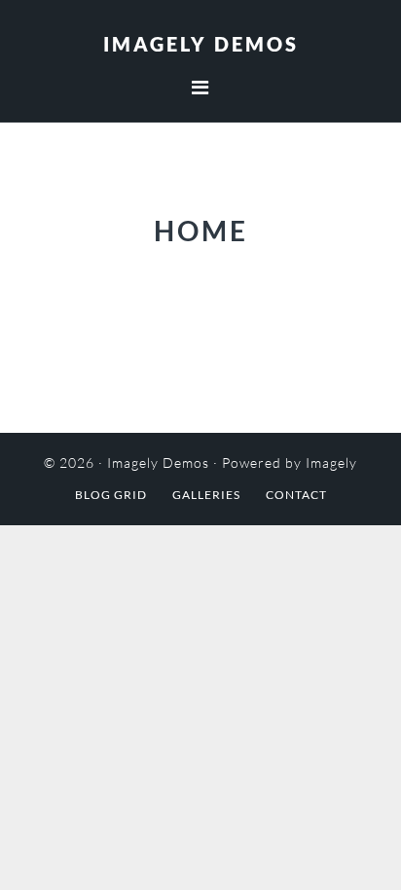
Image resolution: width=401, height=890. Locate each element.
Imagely (331, 462)
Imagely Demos (201, 43)
